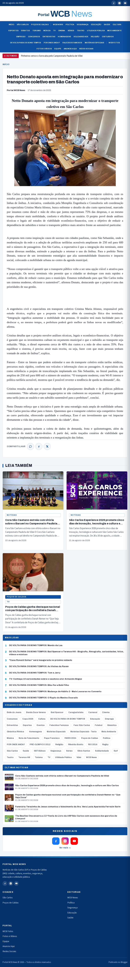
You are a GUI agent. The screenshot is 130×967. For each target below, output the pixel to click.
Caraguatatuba (75, 712)
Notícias (12, 515)
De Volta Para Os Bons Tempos (25, 43)
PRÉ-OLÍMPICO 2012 (40, 744)
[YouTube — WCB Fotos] (125, 3)
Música (47, 30)
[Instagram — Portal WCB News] (119, 3)
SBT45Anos (40, 751)
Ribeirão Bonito (75, 744)
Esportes (13, 30)
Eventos (25, 30)
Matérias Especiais (94, 43)
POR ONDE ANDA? (16, 744)
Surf (116, 751)
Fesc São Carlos (82, 725)
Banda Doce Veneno (36, 712)
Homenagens (64, 37)
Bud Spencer (57, 712)
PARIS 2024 (70, 738)
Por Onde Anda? (52, 43)
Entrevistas (49, 37)
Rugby (105, 744)
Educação (96, 24)
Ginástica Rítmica (15, 731)
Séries (71, 30)
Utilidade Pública (96, 30)
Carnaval (92, 712)
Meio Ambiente (114, 30)
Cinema (61, 30)
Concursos (34, 37)
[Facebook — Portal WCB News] (113, 3)
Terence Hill (24, 757)
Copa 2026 (27, 719)
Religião (95, 37)
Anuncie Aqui (70, 49)
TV (54, 30)
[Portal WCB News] (65, 14)
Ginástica (112, 725)
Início (11, 24)
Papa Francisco (52, 738)
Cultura (117, 24)
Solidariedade (81, 37)
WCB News (58, 24)
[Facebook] (38, 446)
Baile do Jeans (14, 712)
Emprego (21, 37)
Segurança (82, 24)
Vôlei (79, 757)
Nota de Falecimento (29, 738)
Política (70, 24)
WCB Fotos (114, 43)
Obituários (108, 37)
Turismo (36, 30)
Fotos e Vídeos (44, 49)
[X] (47, 446)
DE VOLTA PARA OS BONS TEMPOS (67, 719)
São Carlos (23, 24)
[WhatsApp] (30, 446)
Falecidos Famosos (72, 43)
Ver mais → (65, 848)
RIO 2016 (92, 744)
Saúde (107, 24)
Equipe (57, 49)
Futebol (98, 725)
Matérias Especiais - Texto (83, 731)
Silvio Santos (83, 751)
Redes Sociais (86, 49)
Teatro (80, 30)
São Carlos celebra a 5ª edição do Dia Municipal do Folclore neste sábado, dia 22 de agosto (65, 57)
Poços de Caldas (40, 24)
